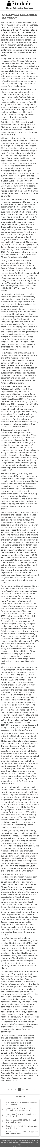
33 (23, 1089)
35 (31, 1089)
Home (9, 8)
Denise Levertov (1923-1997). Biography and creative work (18, 1109)
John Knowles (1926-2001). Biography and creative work (22, 1133)
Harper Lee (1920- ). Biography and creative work (21, 1115)
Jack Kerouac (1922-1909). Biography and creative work (21, 1121)
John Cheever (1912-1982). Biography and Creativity (22, 1127)
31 (16, 1089)
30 (12, 1089)
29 (8, 1089)
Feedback (28, 8)
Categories (18, 8)
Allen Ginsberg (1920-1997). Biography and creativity (22, 1103)
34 (27, 1089)
